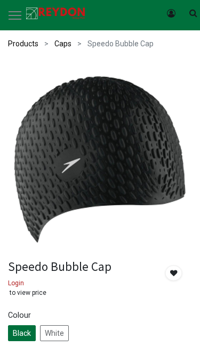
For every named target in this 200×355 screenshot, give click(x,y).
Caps (62, 43)
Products (23, 43)
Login (16, 283)
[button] (173, 273)
